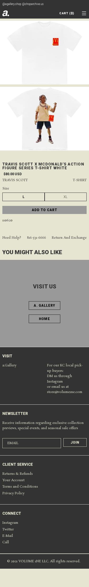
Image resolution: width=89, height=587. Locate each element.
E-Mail (7, 536)
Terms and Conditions (20, 486)
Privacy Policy (13, 493)
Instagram (10, 522)
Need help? (11, 238)
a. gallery (44, 305)
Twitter (8, 529)
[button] (84, 13)
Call (5, 542)
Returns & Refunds (17, 473)
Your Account (13, 480)
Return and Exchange (69, 238)
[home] (5, 13)
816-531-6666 (36, 238)
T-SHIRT (80, 180)
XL (65, 197)
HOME (44, 319)
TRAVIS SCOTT (15, 180)
